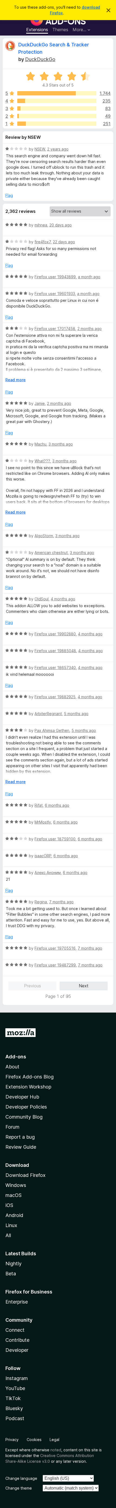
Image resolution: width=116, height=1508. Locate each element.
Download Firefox (25, 1175)
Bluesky (14, 1408)
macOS (13, 1195)
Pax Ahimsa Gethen (52, 730)
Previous (32, 985)
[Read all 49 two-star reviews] (56, 116)
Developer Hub (22, 1097)
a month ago (89, 276)
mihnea (41, 225)
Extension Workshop (28, 1087)
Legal (54, 1439)
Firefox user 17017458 (55, 328)
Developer (16, 1350)
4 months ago (63, 599)
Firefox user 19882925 (55, 696)
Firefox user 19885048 (55, 650)
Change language (21, 1478)
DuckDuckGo (40, 59)
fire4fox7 (43, 241)
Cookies (34, 1439)
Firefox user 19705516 (55, 948)
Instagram (16, 1378)
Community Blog (24, 1117)
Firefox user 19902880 (55, 634)
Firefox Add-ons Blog (29, 1077)
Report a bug (20, 1137)
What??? (42, 461)
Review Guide (20, 1147)
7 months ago (61, 901)
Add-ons (15, 1056)
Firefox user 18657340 (55, 667)
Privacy (12, 1439)
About (12, 1067)
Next (83, 985)
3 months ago (61, 444)
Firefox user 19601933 (55, 293)
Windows (15, 1185)
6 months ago (57, 805)
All (8, 1235)
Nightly (13, 1263)
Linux (11, 1225)
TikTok (13, 1398)
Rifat (39, 805)
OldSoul (42, 599)
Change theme (18, 1488)
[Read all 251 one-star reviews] (56, 123)
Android (14, 1215)
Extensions (37, 29)
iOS (9, 1205)
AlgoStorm (44, 535)
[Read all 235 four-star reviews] (56, 101)
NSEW (40, 149)
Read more (15, 379)
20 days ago (60, 225)
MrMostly (43, 822)
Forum (12, 1127)
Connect (15, 1330)
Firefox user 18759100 (55, 839)
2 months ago (89, 328)
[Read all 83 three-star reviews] (56, 108)
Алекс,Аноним (48, 872)
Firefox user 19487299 (55, 965)
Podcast (14, 1418)
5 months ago (76, 713)
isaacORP (43, 855)
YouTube (15, 1388)
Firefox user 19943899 (55, 276)
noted (55, 1450)
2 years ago (58, 149)
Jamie (40, 403)
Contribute (17, 1340)
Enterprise (16, 1302)
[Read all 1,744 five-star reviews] (56, 93)
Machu (40, 444)
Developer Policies (26, 1107)
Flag (9, 195)
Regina (41, 901)
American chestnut (51, 552)
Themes (60, 29)
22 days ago (64, 241)
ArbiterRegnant (48, 713)
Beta (10, 1273)
